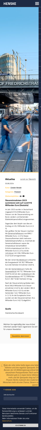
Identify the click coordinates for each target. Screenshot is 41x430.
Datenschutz (7, 420)
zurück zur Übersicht (28, 179)
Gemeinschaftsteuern (16, 233)
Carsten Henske (15, 187)
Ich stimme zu (20, 425)
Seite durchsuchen (8, 399)
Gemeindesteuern (18, 269)
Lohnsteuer (9, 253)
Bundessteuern (22, 259)
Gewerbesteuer (11, 271)
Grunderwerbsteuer (12, 276)
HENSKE (9, 3)
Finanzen (17, 191)
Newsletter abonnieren (20, 336)
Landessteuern (26, 274)
